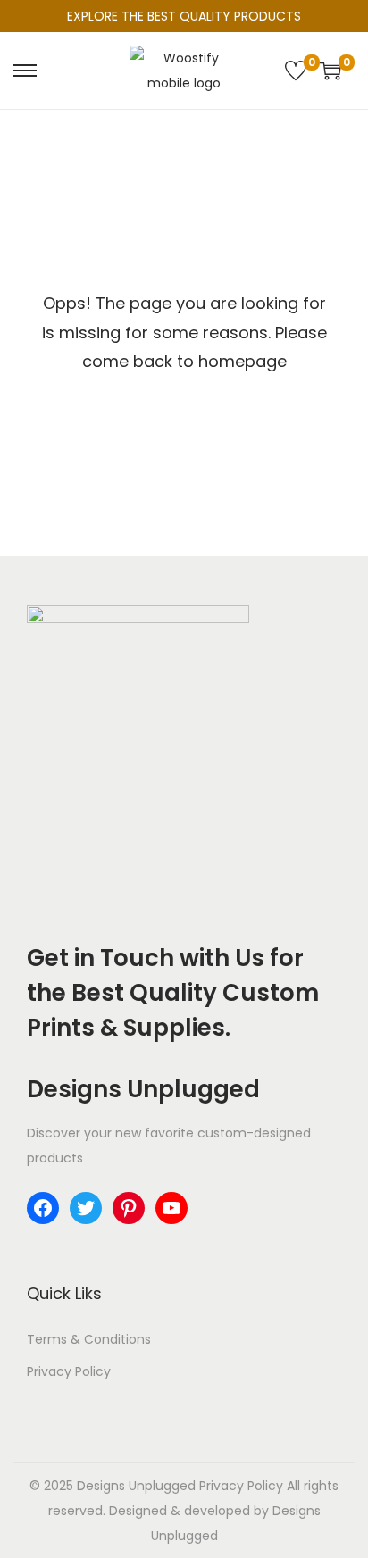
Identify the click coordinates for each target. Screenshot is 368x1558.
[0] (295, 70)
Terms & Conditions (89, 1339)
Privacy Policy (69, 1371)
